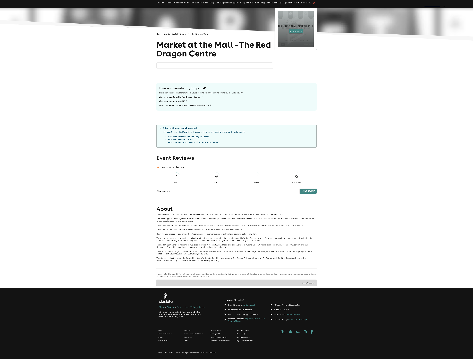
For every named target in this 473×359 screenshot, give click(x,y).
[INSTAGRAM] (305, 332)
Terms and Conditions (165, 334)
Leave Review (308, 191)
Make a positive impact (298, 319)
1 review (180, 167)
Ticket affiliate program (219, 337)
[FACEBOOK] (312, 332)
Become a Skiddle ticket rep (220, 341)
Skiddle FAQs (240, 334)
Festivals (182, 307)
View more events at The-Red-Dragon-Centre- (180, 97)
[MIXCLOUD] (298, 332)
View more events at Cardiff (172, 101)
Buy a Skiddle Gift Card (244, 341)
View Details (296, 31)
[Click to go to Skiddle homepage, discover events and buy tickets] (165, 297)
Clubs (170, 307)
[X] (283, 332)
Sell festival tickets (243, 337)
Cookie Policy (163, 341)
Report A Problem (308, 283)
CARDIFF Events (179, 34)
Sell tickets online (242, 330)
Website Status (216, 330)
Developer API (215, 334)
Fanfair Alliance (293, 314)
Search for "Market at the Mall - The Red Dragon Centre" (193, 142)
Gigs (161, 307)
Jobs (186, 341)
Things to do (197, 307)
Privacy (160, 337)
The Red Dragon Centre (199, 34)
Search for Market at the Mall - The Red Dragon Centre (184, 105)
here (293, 2)
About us (187, 330)
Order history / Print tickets (193, 334)
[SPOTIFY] (290, 332)
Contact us (188, 337)
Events (167, 34)
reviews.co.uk (249, 305)
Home (159, 34)
